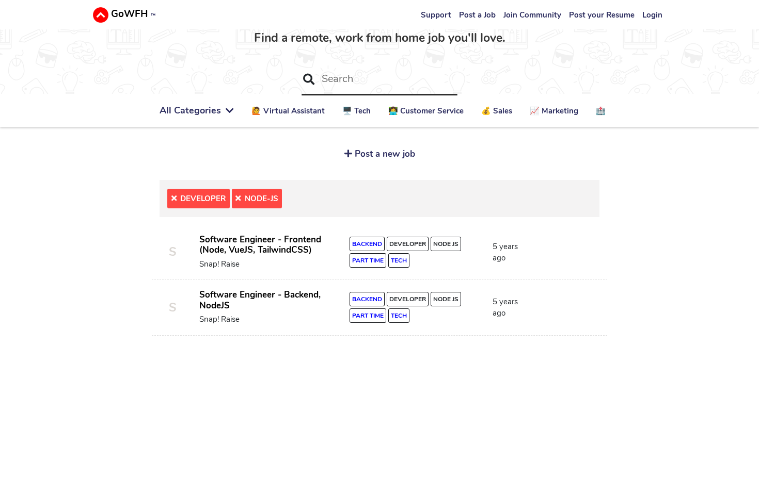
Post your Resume (602, 15)
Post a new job (383, 154)
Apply (567, 255)
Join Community (532, 15)
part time (368, 260)
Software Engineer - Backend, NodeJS (260, 300)
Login (652, 15)
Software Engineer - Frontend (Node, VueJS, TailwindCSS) (260, 245)
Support (436, 15)
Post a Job (477, 15)
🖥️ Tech (356, 111)
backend (367, 244)
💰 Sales (496, 111)
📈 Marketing (554, 111)
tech (399, 260)
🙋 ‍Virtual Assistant (288, 111)
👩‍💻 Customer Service (426, 111)
